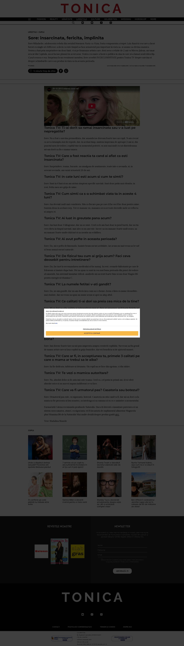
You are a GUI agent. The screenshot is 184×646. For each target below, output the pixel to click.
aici (56, 323)
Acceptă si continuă (92, 333)
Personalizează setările (92, 329)
